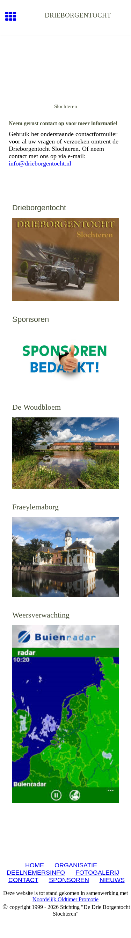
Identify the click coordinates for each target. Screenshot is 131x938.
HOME (34, 865)
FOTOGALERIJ (97, 872)
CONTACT (23, 879)
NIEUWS (112, 879)
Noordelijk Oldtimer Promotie (65, 899)
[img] (65, 65)
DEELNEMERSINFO (36, 872)
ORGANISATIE (75, 865)
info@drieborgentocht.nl (40, 163)
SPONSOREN (69, 879)
